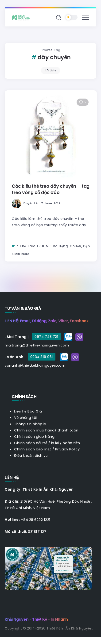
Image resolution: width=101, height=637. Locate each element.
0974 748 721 (46, 336)
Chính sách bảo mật (32, 449)
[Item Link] (50, 136)
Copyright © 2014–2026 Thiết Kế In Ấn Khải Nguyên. (49, 628)
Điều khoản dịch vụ (30, 455)
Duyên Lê (30, 203)
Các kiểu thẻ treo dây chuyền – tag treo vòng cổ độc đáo (50, 189)
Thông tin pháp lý (30, 423)
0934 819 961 (41, 356)
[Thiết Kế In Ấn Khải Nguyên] (22, 17)
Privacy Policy (67, 449)
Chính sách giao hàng (34, 436)
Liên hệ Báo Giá (28, 411)
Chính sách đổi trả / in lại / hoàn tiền (47, 442)
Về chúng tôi (25, 417)
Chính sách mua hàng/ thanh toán (46, 430)
